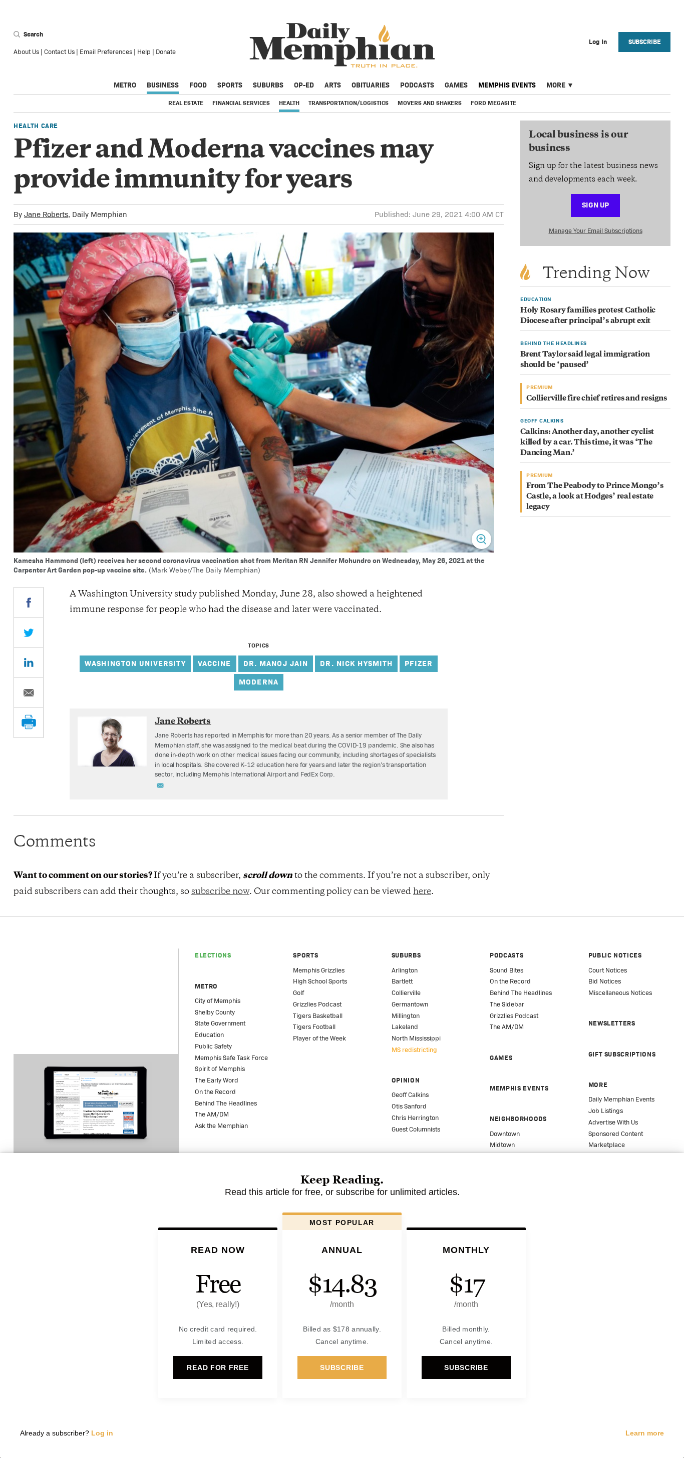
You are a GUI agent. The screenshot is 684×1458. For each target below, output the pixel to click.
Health (289, 103)
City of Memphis (217, 1000)
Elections (213, 955)
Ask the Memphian (221, 1126)
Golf (298, 992)
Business (163, 85)
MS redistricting (414, 1050)
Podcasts (417, 85)
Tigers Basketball (318, 1016)
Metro (125, 85)
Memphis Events (507, 85)
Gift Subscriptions (622, 1054)
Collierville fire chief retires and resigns (596, 398)
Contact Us (59, 52)
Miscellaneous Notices (620, 992)
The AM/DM (212, 1114)
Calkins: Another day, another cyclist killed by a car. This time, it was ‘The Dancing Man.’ (587, 442)
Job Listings (605, 1110)
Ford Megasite (493, 103)
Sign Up (595, 204)
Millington (406, 1016)
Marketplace (606, 1144)
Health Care (36, 126)
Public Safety (213, 1046)
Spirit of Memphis (220, 1068)
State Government (220, 1023)
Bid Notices (604, 981)
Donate (166, 52)
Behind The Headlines (226, 1103)
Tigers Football (314, 1026)
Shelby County (215, 1012)
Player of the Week (319, 1038)
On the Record (215, 1092)
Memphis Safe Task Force (231, 1058)
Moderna (258, 682)
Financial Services (241, 103)
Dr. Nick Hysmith (356, 663)
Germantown (410, 1004)
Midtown (502, 1144)
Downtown (505, 1134)
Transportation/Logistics (348, 103)
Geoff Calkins (410, 1094)
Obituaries (371, 85)
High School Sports (320, 981)
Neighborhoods (518, 1118)
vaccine (214, 663)
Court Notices (607, 970)
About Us (26, 52)
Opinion (406, 1080)
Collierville (406, 992)
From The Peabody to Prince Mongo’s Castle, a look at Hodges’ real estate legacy (594, 496)
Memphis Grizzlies (319, 970)
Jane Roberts (46, 214)
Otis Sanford (409, 1106)
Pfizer (419, 663)
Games (456, 85)
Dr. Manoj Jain (275, 663)
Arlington (405, 970)
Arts (332, 85)
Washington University (135, 663)
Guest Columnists (416, 1129)
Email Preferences (106, 52)
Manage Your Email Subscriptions (595, 230)
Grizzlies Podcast (317, 1004)
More (555, 85)
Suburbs (268, 85)
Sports (229, 85)
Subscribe (644, 42)
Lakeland (405, 1026)
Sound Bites (506, 970)
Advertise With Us (613, 1122)
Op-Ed (304, 85)
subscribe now (220, 892)
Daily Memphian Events (621, 1099)
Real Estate (185, 103)
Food (198, 85)
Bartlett (402, 981)
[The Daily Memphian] (342, 45)
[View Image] (481, 539)
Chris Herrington (415, 1118)
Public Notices (615, 955)
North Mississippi (416, 1038)
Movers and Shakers (430, 103)
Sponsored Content (615, 1134)
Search (32, 34)
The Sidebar (507, 1004)
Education (209, 1034)
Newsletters (611, 1023)
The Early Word (216, 1080)
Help (144, 52)
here (422, 892)
